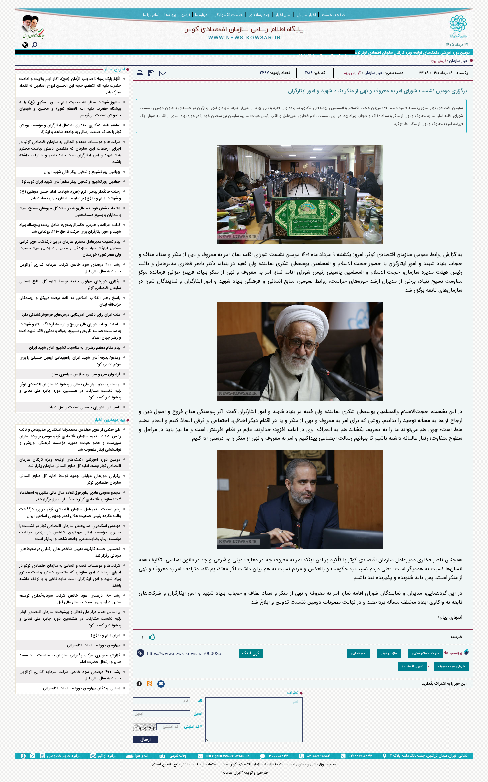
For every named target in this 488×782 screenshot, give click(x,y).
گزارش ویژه (352, 73)
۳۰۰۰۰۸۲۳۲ (278, 756)
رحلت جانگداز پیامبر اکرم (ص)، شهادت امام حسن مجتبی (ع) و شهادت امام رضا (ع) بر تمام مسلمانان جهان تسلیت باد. (70, 195)
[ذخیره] (151, 73)
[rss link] (32, 756)
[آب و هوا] (130, 756)
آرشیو (185, 15)
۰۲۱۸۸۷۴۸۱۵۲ (318, 756)
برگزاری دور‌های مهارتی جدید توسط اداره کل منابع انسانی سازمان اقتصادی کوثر (70, 284)
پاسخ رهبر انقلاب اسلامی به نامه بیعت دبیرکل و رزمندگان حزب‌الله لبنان (70, 301)
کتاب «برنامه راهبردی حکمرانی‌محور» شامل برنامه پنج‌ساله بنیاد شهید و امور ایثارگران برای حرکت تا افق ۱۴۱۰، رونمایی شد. (70, 228)
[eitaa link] (149, 683)
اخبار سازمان (374, 73)
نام (200, 701)
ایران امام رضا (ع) (105, 635)
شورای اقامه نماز (412, 666)
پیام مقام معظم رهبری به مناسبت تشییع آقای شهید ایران (74, 347)
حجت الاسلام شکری (425, 653)
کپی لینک (250, 653)
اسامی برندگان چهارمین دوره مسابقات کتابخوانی (81, 688)
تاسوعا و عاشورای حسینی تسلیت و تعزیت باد (84, 407)
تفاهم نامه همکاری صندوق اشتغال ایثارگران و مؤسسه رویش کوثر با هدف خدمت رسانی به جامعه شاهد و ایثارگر (70, 128)
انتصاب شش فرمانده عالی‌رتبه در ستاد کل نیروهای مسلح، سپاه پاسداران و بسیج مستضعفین (70, 211)
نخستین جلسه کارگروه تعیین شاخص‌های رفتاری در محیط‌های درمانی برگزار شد (70, 552)
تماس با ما (151, 15)
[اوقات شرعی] (164, 756)
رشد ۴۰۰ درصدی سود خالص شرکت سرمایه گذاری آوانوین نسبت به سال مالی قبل (70, 268)
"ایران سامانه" (232, 773)
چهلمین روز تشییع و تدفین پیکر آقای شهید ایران (82, 172)
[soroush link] (139, 683)
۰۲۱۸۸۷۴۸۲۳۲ (360, 756)
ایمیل (198, 714)
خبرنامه (456, 637)
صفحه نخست (333, 15)
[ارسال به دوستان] (162, 73)
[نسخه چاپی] (140, 73)
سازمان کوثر (389, 653)
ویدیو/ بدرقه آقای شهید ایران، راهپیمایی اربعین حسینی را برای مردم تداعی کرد (70, 361)
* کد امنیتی (193, 727)
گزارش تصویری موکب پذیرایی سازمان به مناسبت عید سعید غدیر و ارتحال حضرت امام (70, 658)
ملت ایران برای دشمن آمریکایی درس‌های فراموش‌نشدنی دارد (71, 314)
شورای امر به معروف (451, 666)
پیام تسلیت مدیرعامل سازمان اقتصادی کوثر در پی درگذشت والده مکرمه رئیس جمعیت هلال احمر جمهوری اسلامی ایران (70, 512)
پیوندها (170, 15)
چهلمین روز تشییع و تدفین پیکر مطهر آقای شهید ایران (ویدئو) (71, 181)
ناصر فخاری (358, 653)
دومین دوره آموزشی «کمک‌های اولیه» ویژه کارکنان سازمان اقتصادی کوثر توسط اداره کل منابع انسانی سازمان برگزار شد (381, 53)
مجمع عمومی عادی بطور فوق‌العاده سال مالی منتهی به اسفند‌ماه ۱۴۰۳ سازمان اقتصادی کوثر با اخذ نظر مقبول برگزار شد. (70, 496)
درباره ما (201, 15)
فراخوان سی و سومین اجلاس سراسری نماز (86, 374)
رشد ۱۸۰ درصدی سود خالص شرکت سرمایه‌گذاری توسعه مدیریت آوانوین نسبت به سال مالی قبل (70, 598)
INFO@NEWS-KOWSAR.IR (227, 756)
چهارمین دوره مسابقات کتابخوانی (93, 645)
